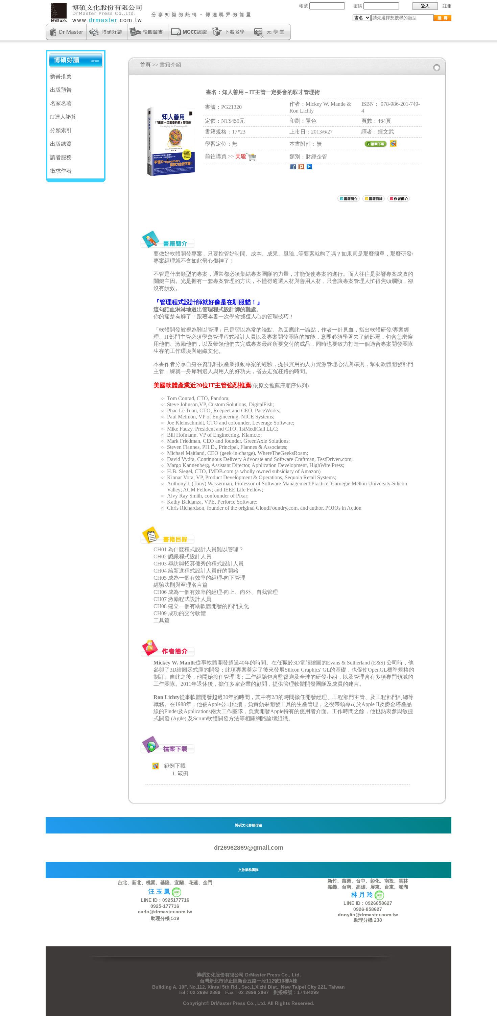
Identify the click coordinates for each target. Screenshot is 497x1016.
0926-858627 (367, 909)
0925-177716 (164, 906)
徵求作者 (61, 171)
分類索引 (61, 130)
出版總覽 (61, 144)
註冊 (447, 5)
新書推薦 (61, 76)
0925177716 (175, 900)
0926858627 (378, 903)
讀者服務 (61, 157)
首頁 (145, 65)
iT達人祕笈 (63, 117)
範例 (183, 773)
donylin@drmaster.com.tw (368, 914)
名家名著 (61, 103)
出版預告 (61, 90)
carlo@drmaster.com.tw (165, 911)
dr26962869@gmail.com (248, 847)
